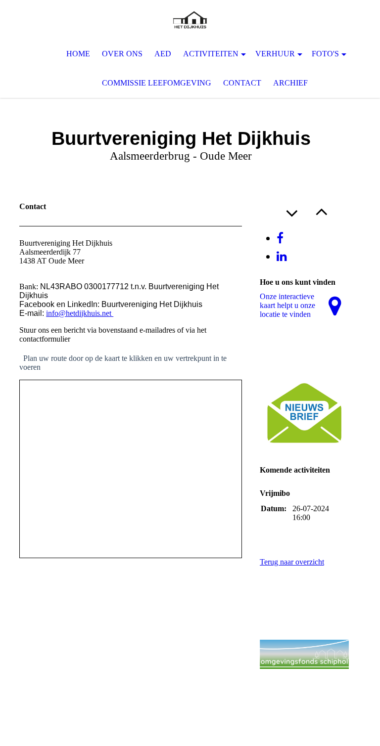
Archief (290, 83)
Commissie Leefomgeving (156, 83)
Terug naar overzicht (292, 562)
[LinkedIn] (282, 256)
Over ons (122, 53)
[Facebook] (280, 238)
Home (78, 53)
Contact (242, 83)
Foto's (325, 53)
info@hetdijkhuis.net (79, 313)
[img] (190, 20)
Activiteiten (210, 53)
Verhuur (275, 53)
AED (162, 53)
